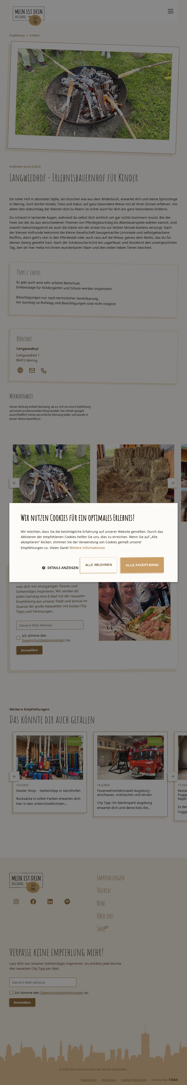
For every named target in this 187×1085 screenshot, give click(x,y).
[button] (60, 568)
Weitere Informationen (87, 547)
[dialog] (93, 542)
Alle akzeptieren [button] (142, 565)
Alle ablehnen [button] (98, 564)
